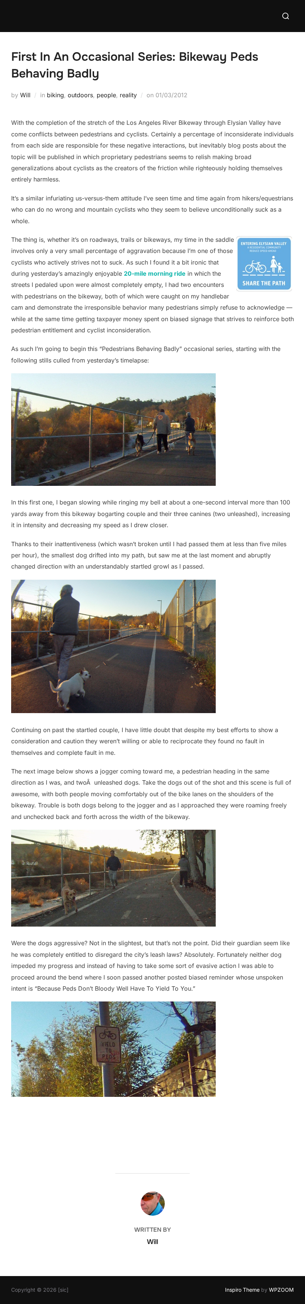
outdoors (80, 95)
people (106, 95)
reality (128, 95)
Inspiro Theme (242, 1289)
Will (25, 95)
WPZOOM (281, 1289)
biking (55, 95)
